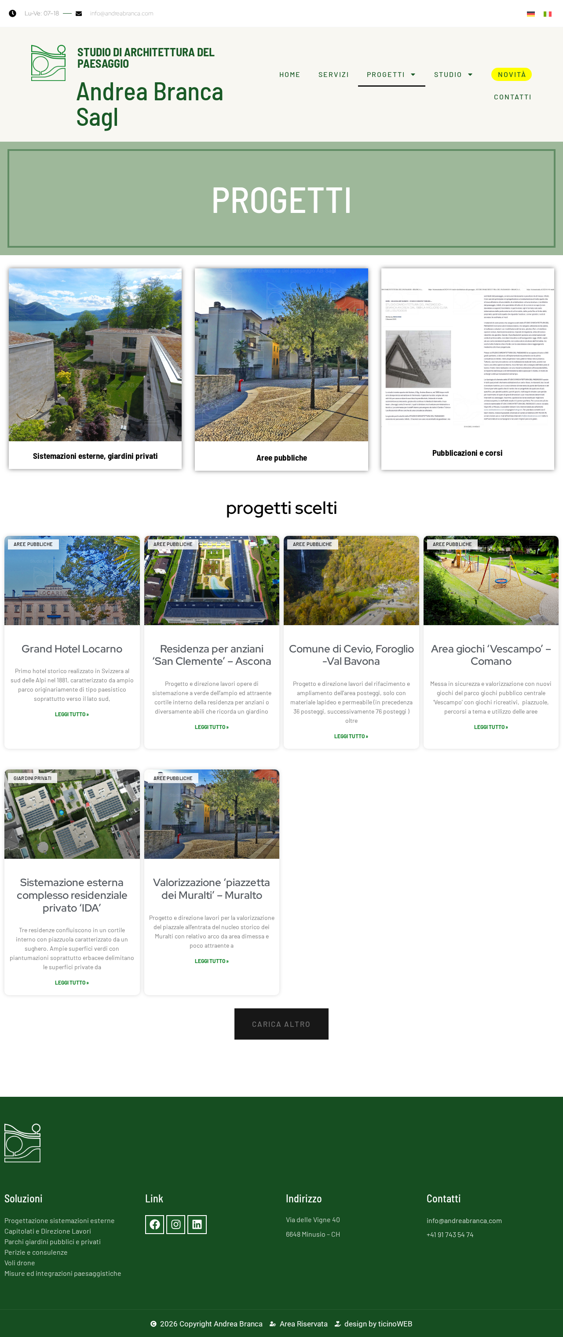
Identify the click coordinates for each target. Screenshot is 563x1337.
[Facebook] (154, 1224)
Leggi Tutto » (72, 714)
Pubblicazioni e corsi (467, 452)
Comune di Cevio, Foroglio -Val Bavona (351, 655)
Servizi (333, 74)
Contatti (513, 96)
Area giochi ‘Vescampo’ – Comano (491, 655)
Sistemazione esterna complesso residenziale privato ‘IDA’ (72, 895)
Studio (448, 74)
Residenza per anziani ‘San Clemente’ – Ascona (211, 655)
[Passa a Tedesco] (531, 13)
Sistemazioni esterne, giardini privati (95, 456)
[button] (281, 1024)
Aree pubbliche (281, 457)
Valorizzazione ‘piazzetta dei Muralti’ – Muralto (211, 888)
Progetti (386, 74)
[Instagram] (175, 1224)
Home (290, 74)
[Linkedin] (196, 1224)
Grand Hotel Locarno (72, 649)
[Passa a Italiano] (547, 13)
